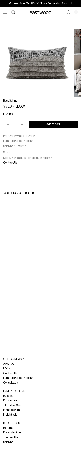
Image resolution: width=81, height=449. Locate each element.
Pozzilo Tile (10, 400)
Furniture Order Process (18, 141)
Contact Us (10, 162)
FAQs (6, 368)
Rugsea (8, 396)
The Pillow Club (12, 405)
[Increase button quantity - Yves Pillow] (22, 124)
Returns (8, 428)
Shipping (8, 442)
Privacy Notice (12, 432)
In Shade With (11, 410)
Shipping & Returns (14, 146)
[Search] (13, 12)
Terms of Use (11, 437)
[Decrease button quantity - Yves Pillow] (8, 124)
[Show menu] (5, 12)
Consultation (11, 382)
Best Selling (10, 100)
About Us (8, 364)
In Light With (10, 414)
